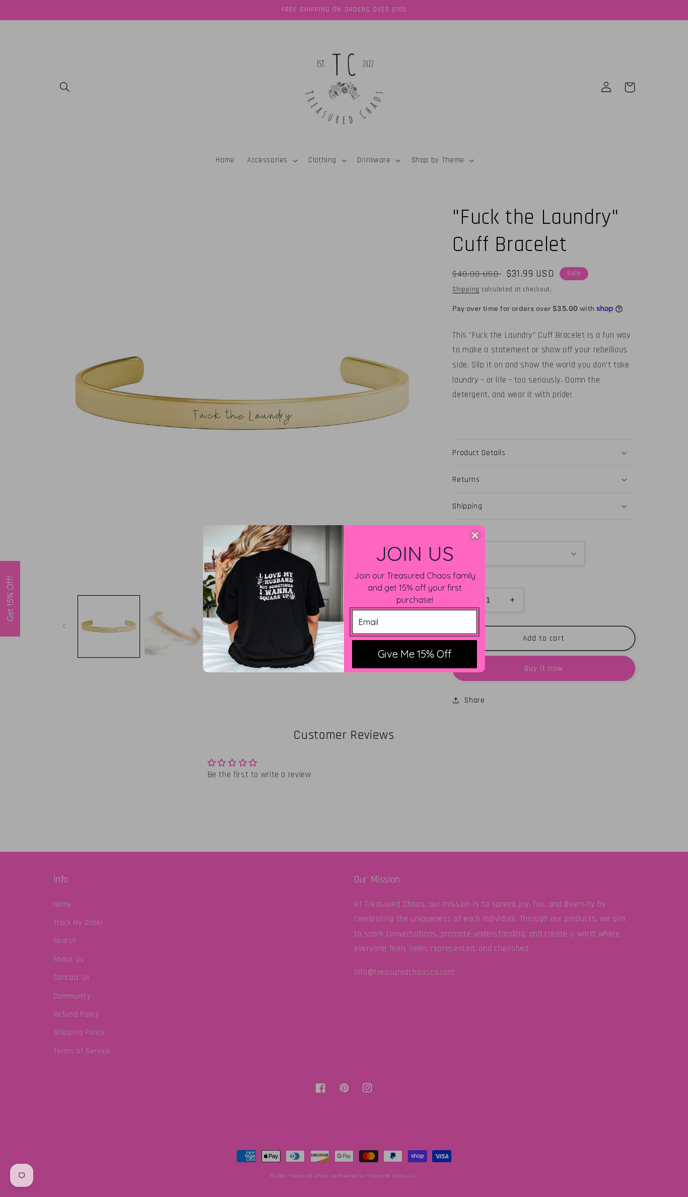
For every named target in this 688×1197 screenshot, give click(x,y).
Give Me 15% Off (414, 654)
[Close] (475, 535)
